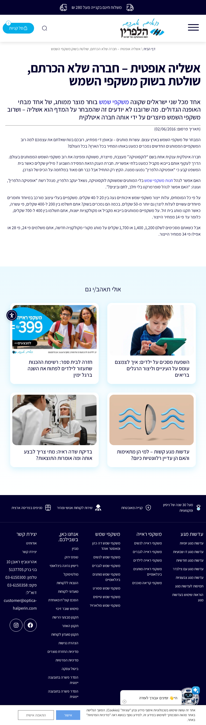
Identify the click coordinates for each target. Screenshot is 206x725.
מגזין (75, 548)
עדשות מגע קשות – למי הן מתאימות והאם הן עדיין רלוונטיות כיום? (153, 455)
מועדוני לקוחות (68, 591)
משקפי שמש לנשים (106, 557)
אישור (68, 715)
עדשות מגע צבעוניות (189, 577)
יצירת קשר (29, 551)
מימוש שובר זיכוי (67, 608)
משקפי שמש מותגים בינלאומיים (106, 577)
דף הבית (149, 48)
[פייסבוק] (30, 625)
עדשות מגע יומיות (191, 543)
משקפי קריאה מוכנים (147, 582)
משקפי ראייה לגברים (147, 551)
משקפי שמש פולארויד (105, 605)
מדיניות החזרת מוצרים (62, 651)
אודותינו (31, 543)
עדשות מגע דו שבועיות (188, 551)
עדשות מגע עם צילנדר (188, 568)
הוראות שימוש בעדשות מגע (187, 597)
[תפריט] (193, 27)
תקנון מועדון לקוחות (64, 634)
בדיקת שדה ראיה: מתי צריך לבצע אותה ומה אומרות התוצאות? (58, 455)
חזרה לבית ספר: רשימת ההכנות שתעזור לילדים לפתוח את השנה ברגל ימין (60, 368)
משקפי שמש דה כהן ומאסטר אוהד (106, 546)
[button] (188, 698)
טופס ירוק (71, 557)
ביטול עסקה (70, 668)
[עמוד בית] (142, 28)
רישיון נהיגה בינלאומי (64, 565)
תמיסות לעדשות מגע (189, 586)
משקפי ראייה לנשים (148, 543)
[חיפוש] (44, 28)
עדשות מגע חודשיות (189, 560)
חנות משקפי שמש (158, 180)
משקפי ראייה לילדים (147, 560)
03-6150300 (15, 577)
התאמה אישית (36, 715)
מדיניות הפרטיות (67, 660)
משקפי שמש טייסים (106, 596)
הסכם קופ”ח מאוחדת (63, 600)
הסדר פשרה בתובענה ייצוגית (63, 680)
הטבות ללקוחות (67, 582)
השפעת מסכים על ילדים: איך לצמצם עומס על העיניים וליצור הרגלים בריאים (152, 368)
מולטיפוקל (71, 574)
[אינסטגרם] (16, 625)
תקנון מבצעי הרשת (65, 617)
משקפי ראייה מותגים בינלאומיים (147, 571)
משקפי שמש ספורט (106, 588)
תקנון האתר (70, 625)
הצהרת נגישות (68, 642)
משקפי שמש (114, 101)
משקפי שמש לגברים (106, 565)
